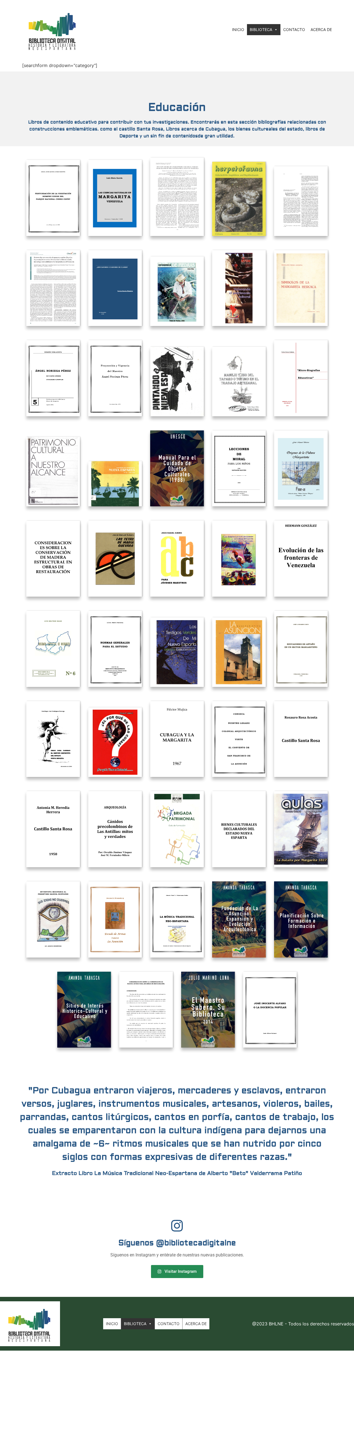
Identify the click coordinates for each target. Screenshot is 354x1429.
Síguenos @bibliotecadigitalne (177, 1243)
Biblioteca (261, 29)
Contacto (294, 29)
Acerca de (321, 29)
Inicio (238, 29)
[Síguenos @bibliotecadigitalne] (177, 1225)
